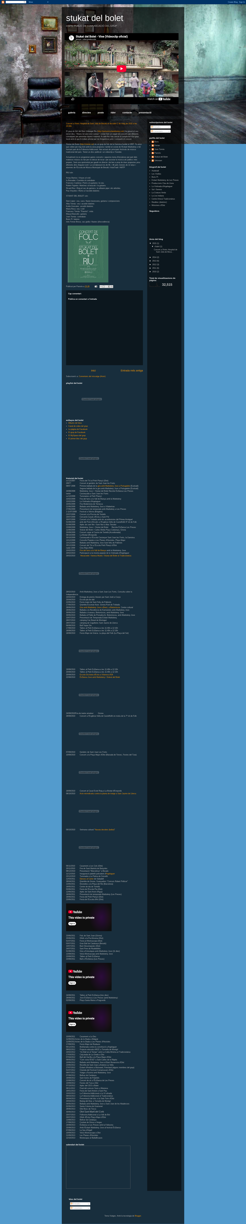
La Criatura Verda (159, 193)
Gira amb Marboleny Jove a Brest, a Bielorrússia (100, 607)
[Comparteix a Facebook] (109, 286)
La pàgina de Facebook (78, 429)
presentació (145, 112)
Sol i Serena (157, 189)
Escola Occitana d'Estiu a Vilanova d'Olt (96, 675)
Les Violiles (156, 174)
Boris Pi (155, 177)
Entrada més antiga (132, 370)
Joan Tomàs (159, 149)
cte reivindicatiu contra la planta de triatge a (99, 793)
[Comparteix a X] (106, 286)
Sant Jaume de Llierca (127, 793)
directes (86, 112)
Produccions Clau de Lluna (163, 183)
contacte (127, 112)
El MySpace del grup (77, 435)
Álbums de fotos (75, 423)
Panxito (157, 153)
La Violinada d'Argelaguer (162, 186)
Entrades (157, 127)
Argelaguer (110, 874)
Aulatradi (155, 171)
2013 (154, 261)
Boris (156, 142)
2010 (154, 272)
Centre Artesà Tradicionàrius (163, 199)
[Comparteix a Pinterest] (111, 286)
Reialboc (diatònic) (159, 202)
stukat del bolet (94, 18)
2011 (154, 268)
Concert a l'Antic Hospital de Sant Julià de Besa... (165, 251)
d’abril (157, 246)
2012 (154, 264)
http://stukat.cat (87, 144)
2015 (154, 243)
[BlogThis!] (103, 286)
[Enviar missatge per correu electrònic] (96, 286)
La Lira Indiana (158, 196)
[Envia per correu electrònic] (101, 286)
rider (113, 112)
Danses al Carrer (87, 879)
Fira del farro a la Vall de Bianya (93, 550)
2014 (154, 257)
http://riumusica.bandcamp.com (111, 131)
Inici (93, 370)
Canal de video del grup (78, 426)
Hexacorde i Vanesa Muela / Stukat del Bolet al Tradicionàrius (105, 556)
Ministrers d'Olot (158, 205)
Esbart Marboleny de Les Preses (165, 180)
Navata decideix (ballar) (104, 830)
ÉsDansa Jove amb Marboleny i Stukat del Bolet (100, 677)
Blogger (138, 1216)
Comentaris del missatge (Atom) (92, 376)
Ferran (157, 145)
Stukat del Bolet (161, 157)
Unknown (158, 160)
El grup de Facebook (76, 432)
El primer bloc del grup (77, 439)
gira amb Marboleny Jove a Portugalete (114, 486)
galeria (71, 112)
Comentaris (158, 131)
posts (101, 112)
